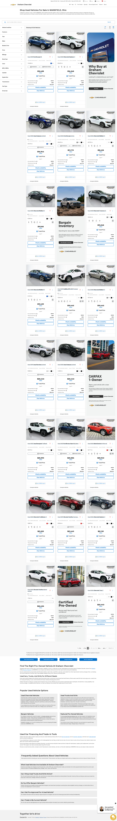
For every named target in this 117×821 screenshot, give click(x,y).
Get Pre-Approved (88, 659)
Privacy (45, 817)
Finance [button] (101, 4)
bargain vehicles (45, 716)
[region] (41, 82)
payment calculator (77, 736)
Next (99, 648)
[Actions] (52, 57)
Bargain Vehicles (68, 659)
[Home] (70, 4)
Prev (84, 648)
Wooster (29, 669)
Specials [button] (85, 4)
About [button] (105, 4)
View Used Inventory (29, 659)
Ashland (93, 668)
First (79, 648)
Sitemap (41, 817)
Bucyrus (25, 669)
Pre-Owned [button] (79, 4)
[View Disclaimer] (70, 66)
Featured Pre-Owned (49, 659)
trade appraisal (92, 736)
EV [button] (75, 4)
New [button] (73, 4)
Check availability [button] (40, 87)
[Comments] (83, 67)
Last (104, 648)
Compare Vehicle (34, 106)
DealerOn (37, 817)
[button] (53, 42)
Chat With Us (41, 90)
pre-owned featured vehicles (68, 716)
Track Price (41, 76)
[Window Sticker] (83, 301)
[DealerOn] (23, 817)
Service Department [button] (93, 4)
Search (109, 22)
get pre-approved (65, 736)
